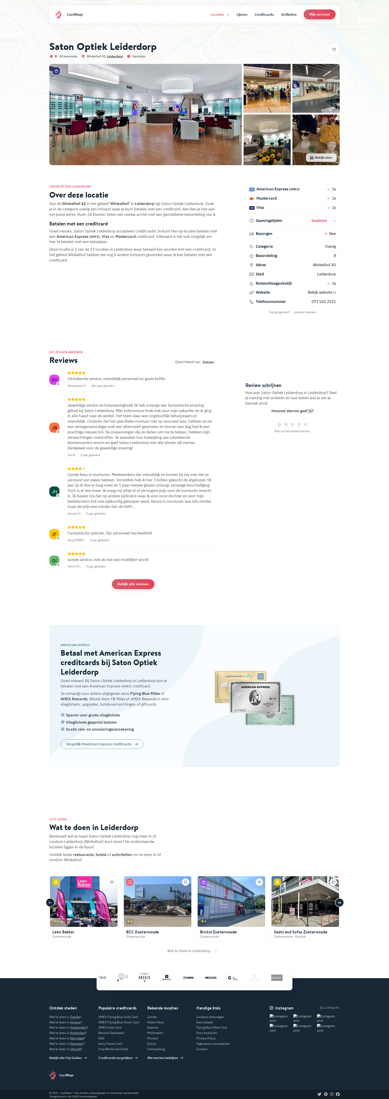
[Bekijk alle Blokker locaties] (258, 977)
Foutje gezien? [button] (279, 312)
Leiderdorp (115, 56)
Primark (152, 1038)
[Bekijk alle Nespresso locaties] (147, 977)
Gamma (152, 1027)
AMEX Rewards (74, 698)
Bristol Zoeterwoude (218, 932)
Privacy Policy (206, 1038)
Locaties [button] (217, 14)
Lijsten (242, 14)
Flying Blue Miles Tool (211, 1027)
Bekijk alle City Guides (65, 1058)
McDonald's (155, 1033)
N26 (101, 1038)
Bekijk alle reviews (133, 584)
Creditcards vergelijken (115, 1058)
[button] (319, 14)
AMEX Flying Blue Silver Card (118, 1022)
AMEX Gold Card (109, 1027)
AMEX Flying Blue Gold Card (118, 1017)
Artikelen (288, 14)
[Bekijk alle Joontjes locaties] (192, 977)
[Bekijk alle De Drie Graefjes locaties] (214, 977)
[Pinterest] (326, 1094)
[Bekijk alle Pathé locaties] (103, 977)
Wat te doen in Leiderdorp (188, 950)
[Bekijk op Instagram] (281, 1018)
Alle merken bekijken (162, 1058)
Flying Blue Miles (145, 693)
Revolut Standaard (111, 1033)
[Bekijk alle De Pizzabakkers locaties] (280, 977)
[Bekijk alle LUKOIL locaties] (169, 977)
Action (151, 1044)
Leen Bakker (63, 932)
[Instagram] (331, 1094)
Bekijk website (320, 292)
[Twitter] (319, 1094)
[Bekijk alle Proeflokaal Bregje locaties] (125, 977)
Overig (330, 246)
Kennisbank (204, 1022)
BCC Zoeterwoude (142, 932)
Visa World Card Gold (113, 1049)
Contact (201, 1049)
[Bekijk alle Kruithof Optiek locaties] (236, 977)
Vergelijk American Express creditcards (99, 744)
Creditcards (264, 14)
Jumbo (152, 1017)
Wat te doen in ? (65, 1017)
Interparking (156, 1049)
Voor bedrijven (206, 1033)
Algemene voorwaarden (213, 1044)
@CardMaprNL (330, 1008)
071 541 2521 (324, 301)
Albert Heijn (155, 1022)
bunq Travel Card (110, 1044)
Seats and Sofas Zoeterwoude (300, 932)
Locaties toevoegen (210, 1017)
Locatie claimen (305, 312)
